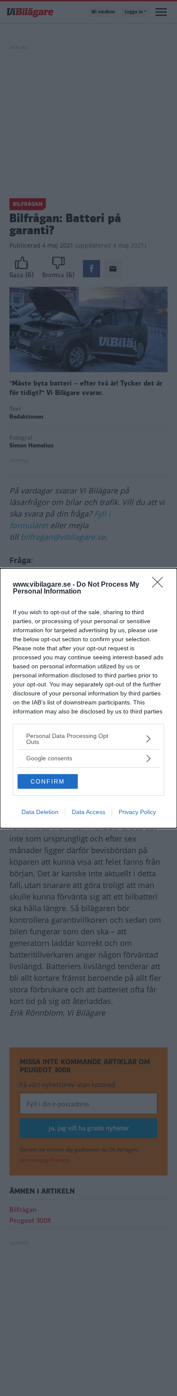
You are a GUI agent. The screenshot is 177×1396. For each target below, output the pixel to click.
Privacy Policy (137, 811)
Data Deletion (39, 811)
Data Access (88, 811)
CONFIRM (48, 781)
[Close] (160, 585)
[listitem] (88, 739)
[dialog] (88, 698)
